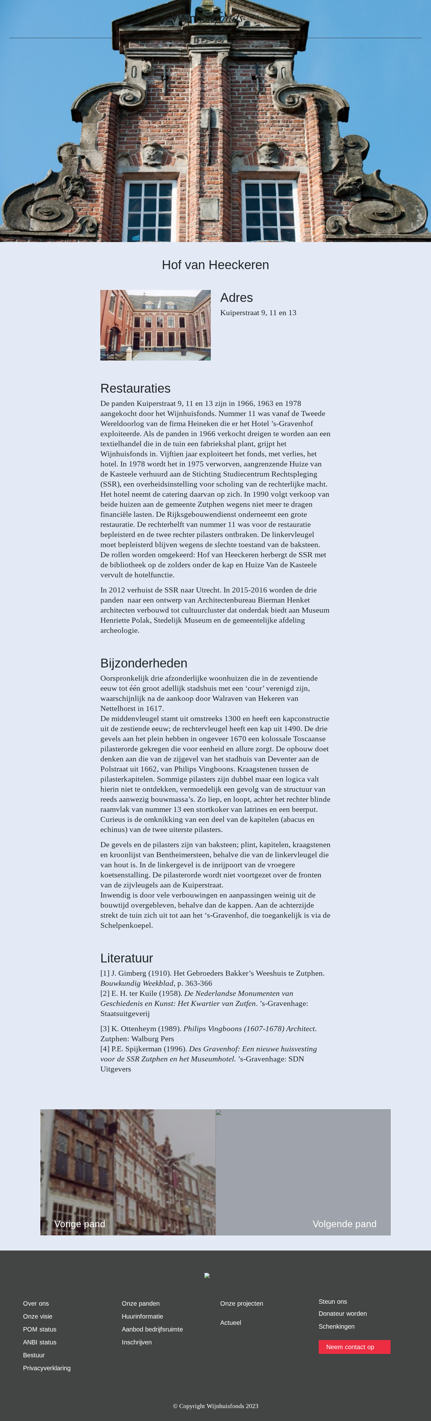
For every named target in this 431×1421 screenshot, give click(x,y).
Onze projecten (241, 1303)
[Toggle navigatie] (19, 19)
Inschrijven (137, 1342)
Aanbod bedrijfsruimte (152, 1329)
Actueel (230, 1322)
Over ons (36, 1303)
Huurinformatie (142, 1316)
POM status (39, 1329)
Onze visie (37, 1316)
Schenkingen (337, 1326)
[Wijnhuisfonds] (207, 18)
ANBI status (39, 1342)
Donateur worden (343, 1313)
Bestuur (34, 1355)
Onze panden (141, 1303)
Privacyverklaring (47, 1368)
